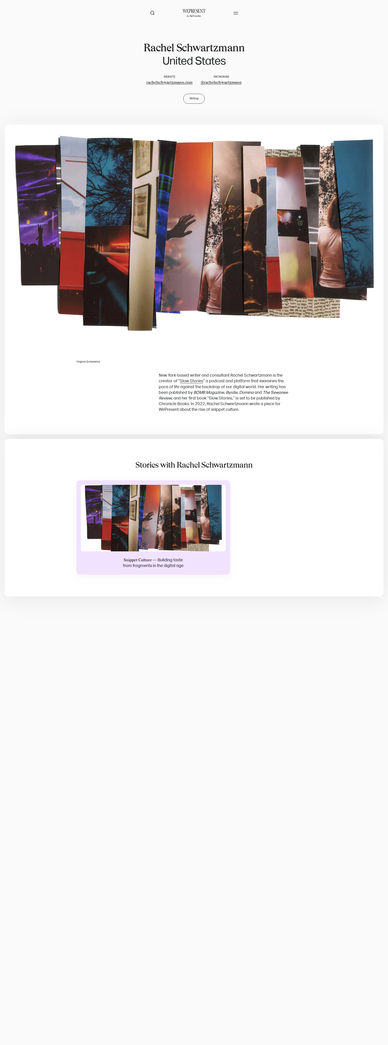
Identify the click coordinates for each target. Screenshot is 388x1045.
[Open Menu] (236, 13)
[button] (194, 230)
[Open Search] (152, 13)
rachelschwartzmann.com (169, 82)
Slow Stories (191, 381)
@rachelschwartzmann (221, 82)
